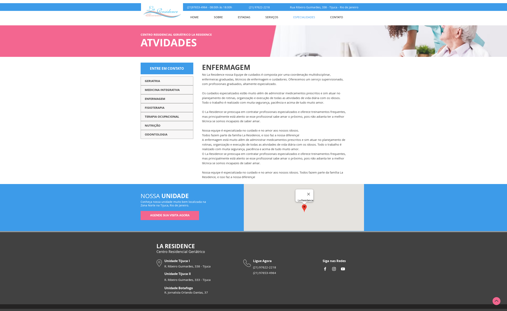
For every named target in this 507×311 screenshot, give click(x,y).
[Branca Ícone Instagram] (334, 268)
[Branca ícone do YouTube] (342, 268)
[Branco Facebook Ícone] (325, 268)
